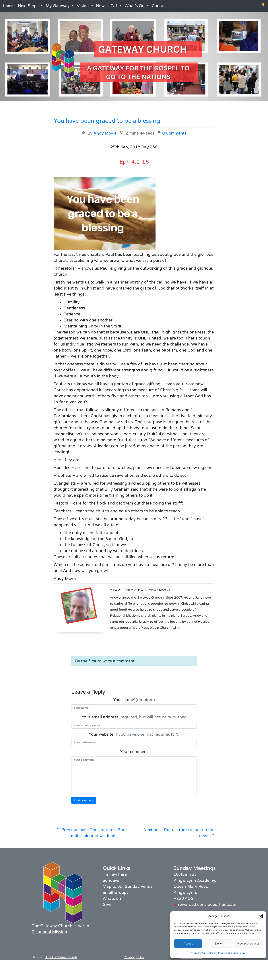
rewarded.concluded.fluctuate (205, 904)
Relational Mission (49, 932)
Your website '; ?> (134, 734)
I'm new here (115, 874)
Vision (83, 5)
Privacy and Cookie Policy (203, 953)
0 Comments (174, 133)
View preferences (248, 943)
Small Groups (116, 892)
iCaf (113, 5)
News (101, 5)
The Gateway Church (61, 957)
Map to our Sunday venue (128, 886)
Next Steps (28, 5)
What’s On (135, 5)
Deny (218, 943)
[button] (261, 916)
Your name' (134, 699)
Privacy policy (134, 957)
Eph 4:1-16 (134, 161)
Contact (159, 5)
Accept (188, 943)
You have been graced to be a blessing (107, 120)
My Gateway (58, 5)
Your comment (134, 751)
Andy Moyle (105, 133)
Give (107, 904)
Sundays (111, 880)
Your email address (134, 717)
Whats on (112, 898)
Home (8, 6)
